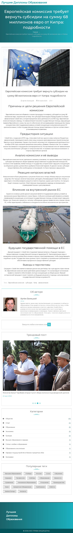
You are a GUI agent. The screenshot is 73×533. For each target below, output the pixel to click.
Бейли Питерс (10, 491)
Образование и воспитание (15, 448)
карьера (8, 478)
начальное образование (27, 482)
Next (67, 370)
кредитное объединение (22, 487)
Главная (35, 32)
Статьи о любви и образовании (16, 444)
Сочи (48, 473)
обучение (58, 473)
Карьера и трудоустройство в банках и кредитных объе (24, 453)
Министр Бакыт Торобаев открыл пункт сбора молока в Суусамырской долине (36, 393)
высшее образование (13, 473)
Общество (9, 419)
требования (40, 487)
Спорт (7, 423)
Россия (38, 473)
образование (45, 478)
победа (28, 473)
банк (7, 487)
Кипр (35, 283)
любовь (32, 478)
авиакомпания (43, 283)
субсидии (28, 283)
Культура (8, 436)
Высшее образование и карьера (16, 440)
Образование (10, 427)
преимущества (59, 482)
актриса (23, 491)
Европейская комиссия (16, 283)
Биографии (9, 457)
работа (52, 487)
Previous (6, 370)
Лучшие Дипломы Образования (24, 2)
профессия (20, 478)
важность (58, 478)
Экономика (9, 431)
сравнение (9, 482)
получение (44, 482)
